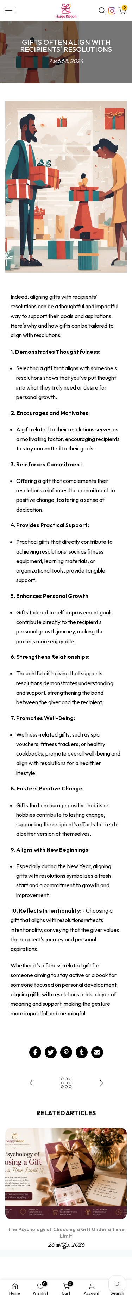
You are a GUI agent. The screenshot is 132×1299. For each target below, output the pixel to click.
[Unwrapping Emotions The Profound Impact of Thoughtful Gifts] (101, 1083)
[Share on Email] (97, 1052)
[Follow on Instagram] (111, 10)
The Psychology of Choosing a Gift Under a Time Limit (66, 1233)
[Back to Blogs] (66, 1083)
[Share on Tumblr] (82, 1052)
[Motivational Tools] (31, 1083)
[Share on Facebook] (35, 1052)
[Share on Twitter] (51, 1052)
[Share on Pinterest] (66, 1052)
